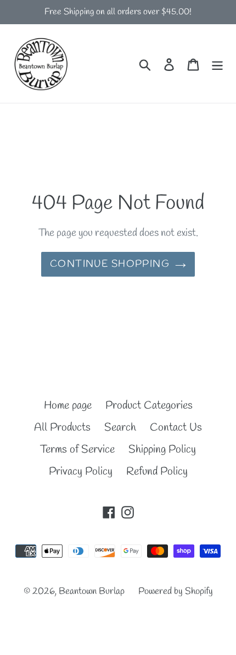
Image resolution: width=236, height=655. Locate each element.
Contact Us (176, 427)
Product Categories (149, 405)
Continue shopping (110, 264)
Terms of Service (77, 449)
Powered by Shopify (175, 591)
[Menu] (217, 64)
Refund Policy (157, 471)
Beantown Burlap (92, 591)
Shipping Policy (162, 449)
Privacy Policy (81, 471)
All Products (62, 427)
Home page (68, 405)
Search (120, 427)
